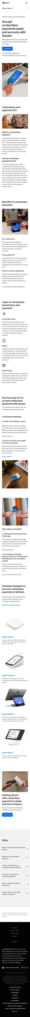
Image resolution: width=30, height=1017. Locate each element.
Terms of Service (15, 989)
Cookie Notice (15, 1000)
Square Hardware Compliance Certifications (15, 1003)
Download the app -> (8, 550)
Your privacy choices (15, 987)
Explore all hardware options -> (11, 605)
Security (15, 995)
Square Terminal (7, 453)
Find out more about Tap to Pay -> (12, 574)
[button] (15, 849)
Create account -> (7, 436)
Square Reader (19, 450)
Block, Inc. (15, 1011)
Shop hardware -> (7, 456)
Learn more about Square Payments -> (13, 287)
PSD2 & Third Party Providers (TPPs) (15, 1008)
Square (7, 637)
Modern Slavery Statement (15, 1006)
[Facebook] (25, 967)
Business (14, 930)
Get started (7, 48)
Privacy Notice (15, 992)
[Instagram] (27, 967)
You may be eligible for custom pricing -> (14, 55)
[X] (22, 967)
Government (15, 998)
